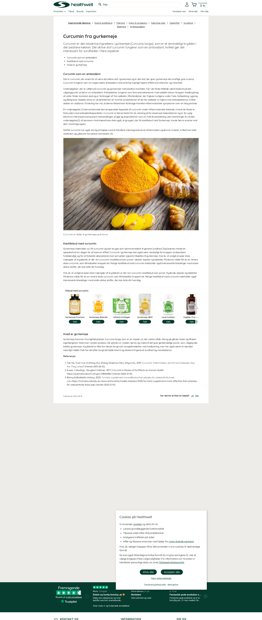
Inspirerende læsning (79, 23)
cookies (137, 524)
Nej (197, 395)
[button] (199, 4)
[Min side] (187, 4)
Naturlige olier (158, 23)
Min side (204, 11)
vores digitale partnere (181, 541)
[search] (139, 4)
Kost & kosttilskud (103, 23)
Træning (120, 23)
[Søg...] (100, 4)
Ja (192, 395)
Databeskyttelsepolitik (171, 562)
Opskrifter (175, 23)
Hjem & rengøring (138, 23)
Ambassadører (137, 26)
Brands (80, 11)
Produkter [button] (58, 11)
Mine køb (193, 11)
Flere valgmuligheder (161, 578)
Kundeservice (179, 11)
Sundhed (188, 23)
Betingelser (173, 584)
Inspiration (91, 11)
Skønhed (121, 26)
